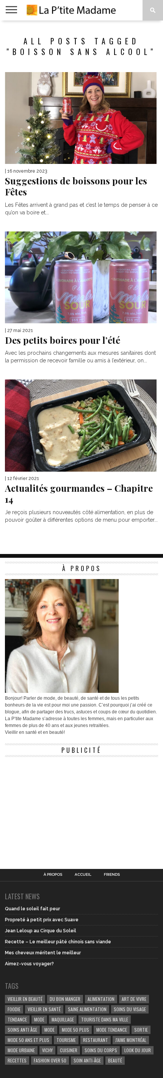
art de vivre (134, 999)
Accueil (83, 875)
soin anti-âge (87, 1060)
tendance (17, 1019)
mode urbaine (21, 1050)
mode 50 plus (75, 1029)
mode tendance (111, 1029)
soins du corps (101, 1050)
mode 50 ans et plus (28, 1040)
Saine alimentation (87, 1009)
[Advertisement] (62, 808)
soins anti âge (22, 1029)
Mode (49, 1029)
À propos (53, 875)
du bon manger (65, 999)
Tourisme (66, 1040)
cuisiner (68, 1050)
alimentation (101, 999)
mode (39, 1019)
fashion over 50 (50, 1060)
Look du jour (137, 1050)
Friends (112, 875)
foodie (14, 1009)
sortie (141, 1029)
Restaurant (95, 1040)
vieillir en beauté (25, 999)
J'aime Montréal (130, 1040)
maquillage (63, 1019)
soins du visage (130, 1009)
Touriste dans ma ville (104, 1019)
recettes (17, 1060)
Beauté (115, 1060)
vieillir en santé (44, 1009)
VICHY (47, 1050)
